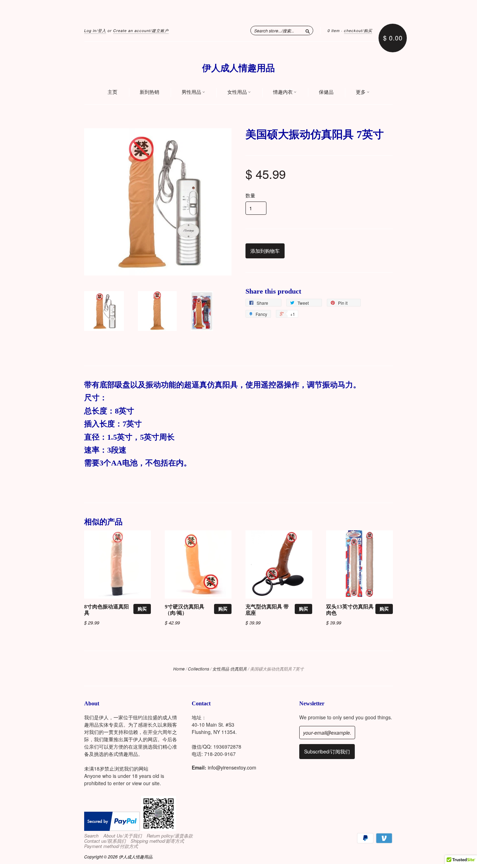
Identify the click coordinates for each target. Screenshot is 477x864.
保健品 (326, 92)
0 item (334, 30)
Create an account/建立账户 (141, 30)
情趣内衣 (283, 92)
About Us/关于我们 (122, 835)
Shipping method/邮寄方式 (157, 841)
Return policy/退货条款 (170, 835)
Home (179, 669)
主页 (112, 92)
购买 (142, 608)
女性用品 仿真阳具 (229, 669)
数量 (250, 195)
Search (91, 835)
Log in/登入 (95, 30)
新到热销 (149, 92)
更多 (361, 92)
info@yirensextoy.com (232, 767)
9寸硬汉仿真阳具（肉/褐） (184, 610)
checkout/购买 (358, 30)
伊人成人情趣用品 (238, 68)
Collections (198, 669)
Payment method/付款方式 (111, 846)
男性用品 (192, 92)
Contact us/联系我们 (105, 841)
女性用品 (237, 92)
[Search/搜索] (308, 30)
